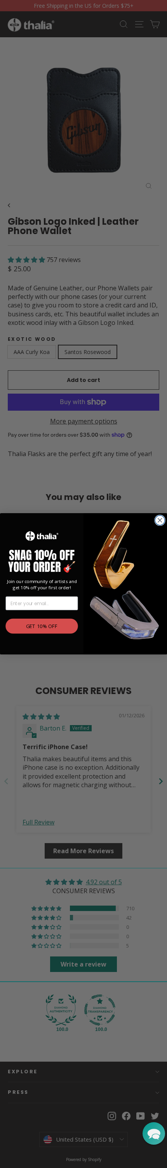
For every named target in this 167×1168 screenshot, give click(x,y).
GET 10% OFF (42, 626)
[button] (154, 1133)
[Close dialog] (160, 520)
